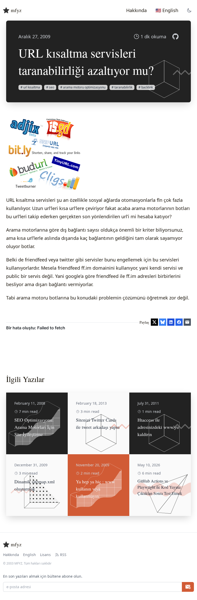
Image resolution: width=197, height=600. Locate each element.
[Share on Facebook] (179, 322)
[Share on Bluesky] (162, 322)
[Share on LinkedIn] (170, 322)
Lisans (45, 554)
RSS (63, 554)
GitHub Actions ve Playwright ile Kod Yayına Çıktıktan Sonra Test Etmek (159, 487)
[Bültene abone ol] (188, 587)
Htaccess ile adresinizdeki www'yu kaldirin (158, 427)
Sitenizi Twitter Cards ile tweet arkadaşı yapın (98, 423)
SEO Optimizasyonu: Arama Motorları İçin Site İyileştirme (34, 427)
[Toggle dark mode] (189, 10)
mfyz (16, 10)
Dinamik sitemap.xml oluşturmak (34, 485)
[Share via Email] (187, 322)
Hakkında (11, 554)
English (29, 554)
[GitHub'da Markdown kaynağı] (175, 36)
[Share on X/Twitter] (154, 322)
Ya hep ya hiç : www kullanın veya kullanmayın (95, 488)
